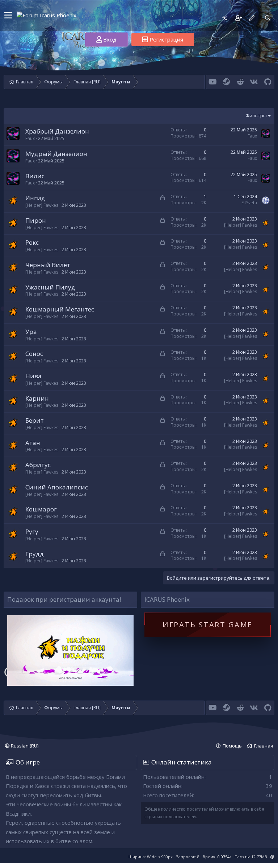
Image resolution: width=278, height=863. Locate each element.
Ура (31, 331)
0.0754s (224, 856)
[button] (8, 15)
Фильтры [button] (256, 115)
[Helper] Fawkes (41, 205)
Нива (33, 376)
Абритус (38, 465)
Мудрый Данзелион (56, 153)
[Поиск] (267, 18)
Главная (263, 745)
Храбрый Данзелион (57, 131)
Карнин (37, 398)
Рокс (32, 242)
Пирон (35, 220)
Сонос (34, 353)
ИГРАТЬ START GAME (208, 624)
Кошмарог (41, 509)
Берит (34, 420)
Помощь (232, 745)
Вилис (35, 176)
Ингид (35, 198)
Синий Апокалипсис (56, 487)
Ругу (31, 531)
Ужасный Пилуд (50, 287)
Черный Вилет (47, 265)
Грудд (34, 554)
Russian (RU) (24, 745)
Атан (32, 443)
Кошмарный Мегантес (59, 309)
